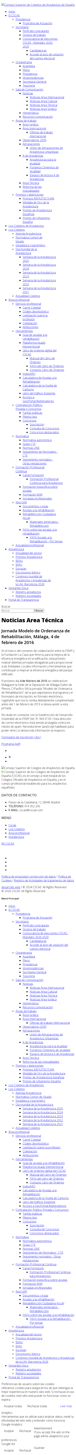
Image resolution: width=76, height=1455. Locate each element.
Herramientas (24, 331)
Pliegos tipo (30, 417)
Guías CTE (29, 444)
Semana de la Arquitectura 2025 (43, 1108)
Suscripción (37, 424)
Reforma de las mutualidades (32, 189)
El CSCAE (14, 15)
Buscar (5, 606)
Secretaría (22, 27)
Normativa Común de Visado (34, 1097)
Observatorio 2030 (34, 140)
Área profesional (19, 300)
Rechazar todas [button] (37, 1406)
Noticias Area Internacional (47, 97)
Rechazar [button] (25, 1431)
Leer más (66, 1406)
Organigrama (24, 62)
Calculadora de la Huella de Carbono (46, 1198)
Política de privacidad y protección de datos (28, 876)
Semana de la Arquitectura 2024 (43, 1112)
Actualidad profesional (30, 545)
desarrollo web (10, 887)
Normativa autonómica (37, 440)
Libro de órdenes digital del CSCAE (44, 1171)
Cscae (12, 825)
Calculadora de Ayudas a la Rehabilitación (40, 380)
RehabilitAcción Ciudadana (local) (43, 1303)
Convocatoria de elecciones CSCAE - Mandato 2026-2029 (40, 43)
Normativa (22, 436)
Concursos (29, 420)
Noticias (28, 93)
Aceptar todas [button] (13, 1406)
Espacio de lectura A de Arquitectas (52, 1054)
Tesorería (29, 85)
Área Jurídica (30, 124)
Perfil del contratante (36, 31)
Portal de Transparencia (23, 600)
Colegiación (30, 323)
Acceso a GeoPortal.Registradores (38, 399)
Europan (21, 569)
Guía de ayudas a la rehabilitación (35, 337)
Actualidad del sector (29, 553)
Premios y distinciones (29, 195)
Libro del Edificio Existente (39, 393)
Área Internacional (34, 128)
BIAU (19, 565)
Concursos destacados (44, 432)
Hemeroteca (31, 113)
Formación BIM (32, 495)
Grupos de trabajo (34, 35)
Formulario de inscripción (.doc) (21, 737)
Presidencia (23, 19)
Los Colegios (16, 230)
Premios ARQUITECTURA (38, 198)
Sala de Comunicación (29, 89)
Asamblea (29, 66)
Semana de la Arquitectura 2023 (43, 1116)
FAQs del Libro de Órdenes (47, 366)
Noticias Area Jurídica (43, 109)
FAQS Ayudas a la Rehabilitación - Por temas (46, 539)
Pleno (26, 70)
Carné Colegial (32, 308)
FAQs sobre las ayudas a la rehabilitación (48, 1315)
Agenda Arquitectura (28, 234)
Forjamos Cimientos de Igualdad (50, 1050)
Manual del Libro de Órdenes (48, 1175)
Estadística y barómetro (30, 245)
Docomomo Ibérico (28, 572)
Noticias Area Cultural (43, 101)
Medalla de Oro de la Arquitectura (36, 204)
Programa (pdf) (11, 744)
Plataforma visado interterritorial (34, 344)
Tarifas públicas (32, 413)
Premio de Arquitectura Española (43, 1077)
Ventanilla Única (18, 588)
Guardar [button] (39, 1448)
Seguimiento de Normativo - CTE (43, 1253)
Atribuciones (30, 327)
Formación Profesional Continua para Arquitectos (46, 481)
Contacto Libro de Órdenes (47, 370)
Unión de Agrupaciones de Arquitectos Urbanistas (46, 150)
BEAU (19, 561)
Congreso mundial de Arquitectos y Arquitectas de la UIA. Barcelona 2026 (33, 580)
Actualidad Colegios (28, 296)
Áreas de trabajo (26, 121)
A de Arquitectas (33, 156)
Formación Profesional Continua (36, 1264)
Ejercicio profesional (28, 304)
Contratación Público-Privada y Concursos (29, 407)
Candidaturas (38, 50)
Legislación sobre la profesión (41, 1147)
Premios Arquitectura (29, 557)
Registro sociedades (28, 596)
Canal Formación (33, 475)
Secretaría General (34, 82)
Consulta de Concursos (44, 428)
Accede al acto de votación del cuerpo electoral (47, 56)
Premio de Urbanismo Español (42, 1081)
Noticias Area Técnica (43, 105)
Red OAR (21, 502)
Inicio (11, 11)
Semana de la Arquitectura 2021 (43, 1124)
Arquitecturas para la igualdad (48, 1046)
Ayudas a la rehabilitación (38, 510)
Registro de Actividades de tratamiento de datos (44, 880)
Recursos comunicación (38, 117)
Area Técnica (31, 183)
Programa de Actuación (37, 23)
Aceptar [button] (9, 1431)
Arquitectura (16, 549)
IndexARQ (29, 374)
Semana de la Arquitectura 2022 (43, 1120)
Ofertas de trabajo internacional (41, 134)
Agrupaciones (31, 144)
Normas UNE (31, 448)
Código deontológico (36, 311)
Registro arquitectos (28, 592)
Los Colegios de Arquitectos (26, 226)
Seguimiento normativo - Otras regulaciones (38, 461)
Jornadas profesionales (37, 498)
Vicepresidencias (33, 78)
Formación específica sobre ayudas (45, 1280)
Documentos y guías (35, 506)
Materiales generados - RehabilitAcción (44, 524)
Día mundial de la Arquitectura (26, 251)
